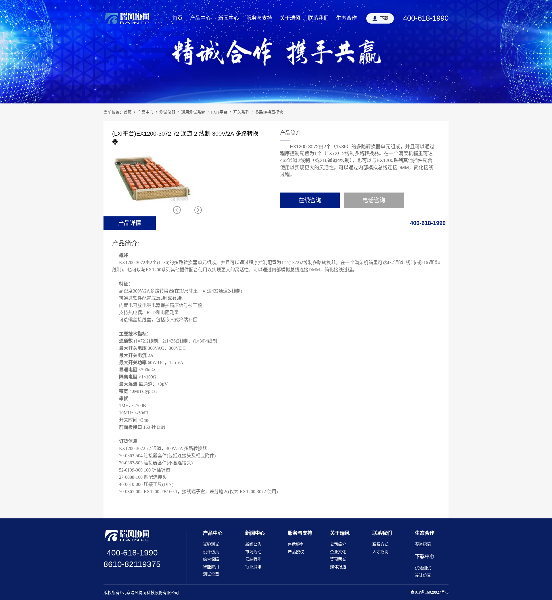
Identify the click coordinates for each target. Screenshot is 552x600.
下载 (384, 18)
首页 (177, 18)
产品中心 (200, 18)
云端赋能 (253, 559)
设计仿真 (211, 552)
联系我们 (318, 18)
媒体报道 (338, 567)
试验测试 (211, 544)
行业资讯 (253, 567)
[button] (198, 210)
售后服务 (296, 544)
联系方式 (380, 544)
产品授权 (296, 552)
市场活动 (253, 552)
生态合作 (346, 18)
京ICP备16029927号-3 (429, 592)
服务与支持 (259, 18)
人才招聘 (380, 552)
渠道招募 (423, 544)
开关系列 (241, 112)
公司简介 (338, 544)
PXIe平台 (219, 112)
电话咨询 (373, 200)
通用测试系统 (193, 112)
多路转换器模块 (269, 112)
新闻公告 (253, 544)
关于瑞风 (290, 18)
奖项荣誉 (338, 559)
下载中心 (424, 556)
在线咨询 (309, 200)
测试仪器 (167, 112)
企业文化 (338, 552)
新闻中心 (228, 18)
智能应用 (211, 567)
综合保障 (211, 559)
